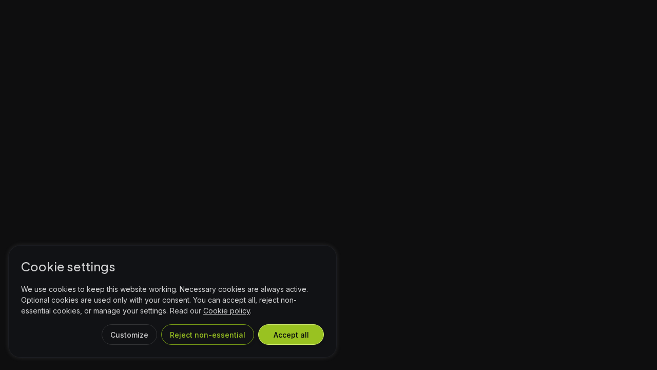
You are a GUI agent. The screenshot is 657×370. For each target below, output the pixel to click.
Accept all (291, 334)
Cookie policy (226, 310)
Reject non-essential (207, 334)
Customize (129, 334)
